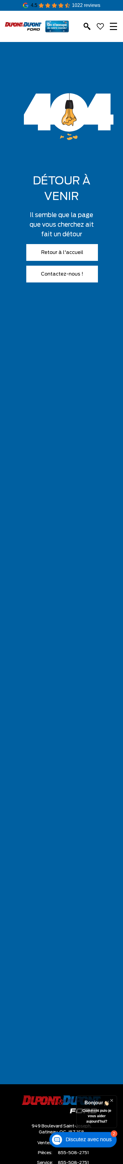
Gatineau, (49, 1132)
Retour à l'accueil (62, 252)
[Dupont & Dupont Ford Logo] (23, 26)
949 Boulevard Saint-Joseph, (61, 1126)
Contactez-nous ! (62, 274)
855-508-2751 (73, 1153)
